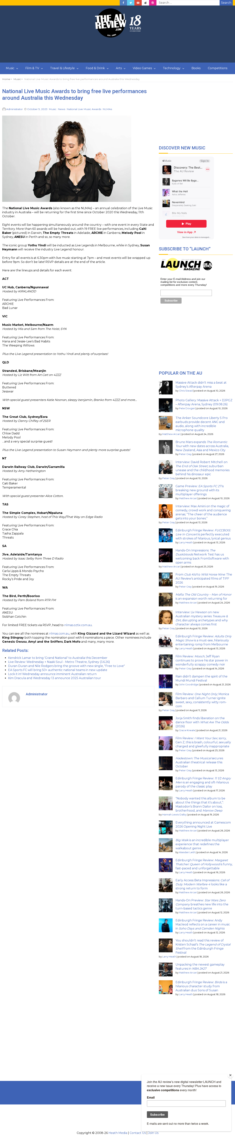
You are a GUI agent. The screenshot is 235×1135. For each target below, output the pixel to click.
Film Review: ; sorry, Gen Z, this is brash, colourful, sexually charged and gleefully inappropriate (203, 742)
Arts (119, 68)
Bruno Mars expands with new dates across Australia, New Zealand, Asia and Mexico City (202, 446)
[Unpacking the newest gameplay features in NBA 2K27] (166, 969)
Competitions (217, 68)
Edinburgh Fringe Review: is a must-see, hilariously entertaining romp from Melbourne (204, 640)
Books (195, 68)
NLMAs (107, 109)
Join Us (153, 1133)
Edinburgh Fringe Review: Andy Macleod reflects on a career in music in (203, 924)
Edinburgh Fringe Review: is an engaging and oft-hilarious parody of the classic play (203, 782)
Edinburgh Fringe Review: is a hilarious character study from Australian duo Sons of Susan (201, 986)
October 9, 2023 (37, 109)
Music (10, 68)
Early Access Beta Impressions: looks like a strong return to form (202, 884)
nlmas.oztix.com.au (78, 625)
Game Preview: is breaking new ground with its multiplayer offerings (200, 490)
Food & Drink (95, 68)
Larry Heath (186, 542)
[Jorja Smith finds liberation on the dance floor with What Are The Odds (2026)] (166, 723)
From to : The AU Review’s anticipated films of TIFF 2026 (204, 578)
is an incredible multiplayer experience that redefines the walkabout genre (202, 844)
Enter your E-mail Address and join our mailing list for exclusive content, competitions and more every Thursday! (183, 281)
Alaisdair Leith (187, 852)
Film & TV (32, 68)
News (61, 109)
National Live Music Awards (84, 109)
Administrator (14, 109)
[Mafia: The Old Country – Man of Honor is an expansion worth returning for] (166, 599)
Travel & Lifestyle (62, 68)
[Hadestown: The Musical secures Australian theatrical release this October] (166, 763)
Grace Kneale (187, 730)
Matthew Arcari (171, 434)
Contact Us (138, 1133)
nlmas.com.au (59, 633)
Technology (171, 68)
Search (226, 2)
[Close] (230, 1075)
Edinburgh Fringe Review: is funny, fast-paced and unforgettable (204, 864)
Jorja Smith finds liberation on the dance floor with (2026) (202, 722)
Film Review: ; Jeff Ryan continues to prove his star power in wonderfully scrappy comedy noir (202, 660)
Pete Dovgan (187, 408)
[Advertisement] (117, 50)
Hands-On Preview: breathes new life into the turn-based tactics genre (202, 904)
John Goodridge (188, 684)
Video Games (142, 68)
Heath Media (118, 1133)
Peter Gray (185, 454)
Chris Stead (186, 390)
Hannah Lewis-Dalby (174, 814)
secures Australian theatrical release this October (199, 762)
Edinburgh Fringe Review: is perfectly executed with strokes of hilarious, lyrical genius (203, 534)
